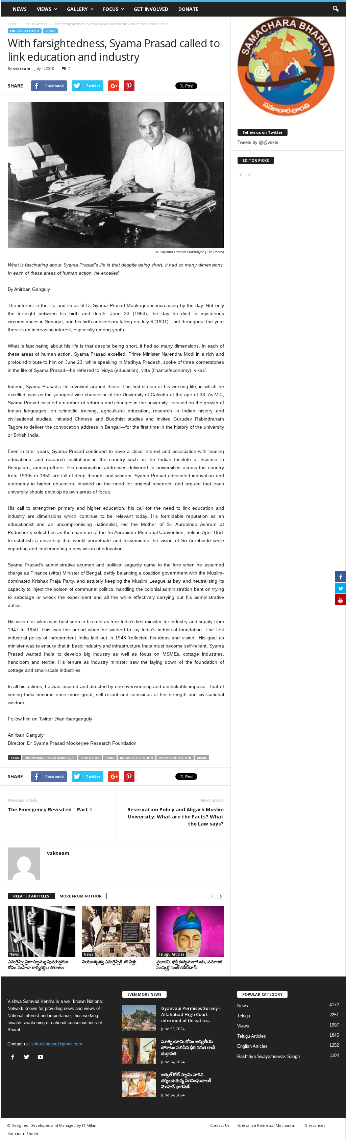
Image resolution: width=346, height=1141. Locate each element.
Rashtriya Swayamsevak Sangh (268, 1056)
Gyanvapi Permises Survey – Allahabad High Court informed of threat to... (191, 1014)
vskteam (21, 68)
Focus (110, 9)
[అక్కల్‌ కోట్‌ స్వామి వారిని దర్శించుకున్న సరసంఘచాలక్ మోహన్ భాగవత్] (139, 1084)
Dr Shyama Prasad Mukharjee (50, 758)
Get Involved (151, 9)
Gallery (77, 9)
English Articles (24, 31)
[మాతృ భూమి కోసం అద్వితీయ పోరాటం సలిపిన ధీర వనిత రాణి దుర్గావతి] (139, 1051)
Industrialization (136, 758)
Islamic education (175, 758)
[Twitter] (28, 1057)
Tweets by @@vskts (258, 142)
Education (90, 758)
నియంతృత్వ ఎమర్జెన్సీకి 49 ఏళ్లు (109, 962)
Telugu (243, 1015)
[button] (335, 9)
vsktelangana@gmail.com (56, 1043)
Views (44, 9)
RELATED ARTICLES (31, 895)
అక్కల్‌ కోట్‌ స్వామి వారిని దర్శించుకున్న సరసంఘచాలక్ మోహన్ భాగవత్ (186, 1080)
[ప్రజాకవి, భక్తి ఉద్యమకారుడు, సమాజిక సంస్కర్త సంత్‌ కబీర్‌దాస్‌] (190, 931)
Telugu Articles (171, 954)
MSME (202, 758)
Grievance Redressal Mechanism (267, 1125)
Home (12, 24)
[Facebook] (14, 1057)
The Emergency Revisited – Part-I (50, 809)
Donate (188, 9)
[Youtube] (41, 1057)
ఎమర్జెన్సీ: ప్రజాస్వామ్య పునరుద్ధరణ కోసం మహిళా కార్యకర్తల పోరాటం (38, 964)
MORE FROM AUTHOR (80, 895)
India (109, 758)
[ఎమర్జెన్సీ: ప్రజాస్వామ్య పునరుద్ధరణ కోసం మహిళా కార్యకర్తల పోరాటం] (41, 931)
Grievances (314, 1125)
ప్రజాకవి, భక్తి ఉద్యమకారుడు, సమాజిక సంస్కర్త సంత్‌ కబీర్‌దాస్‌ (189, 964)
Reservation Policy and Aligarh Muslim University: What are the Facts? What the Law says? (175, 816)
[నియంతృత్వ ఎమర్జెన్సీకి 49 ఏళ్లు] (116, 931)
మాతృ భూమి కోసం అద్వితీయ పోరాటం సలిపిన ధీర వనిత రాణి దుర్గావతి (188, 1047)
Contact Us (219, 1125)
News (20, 9)
